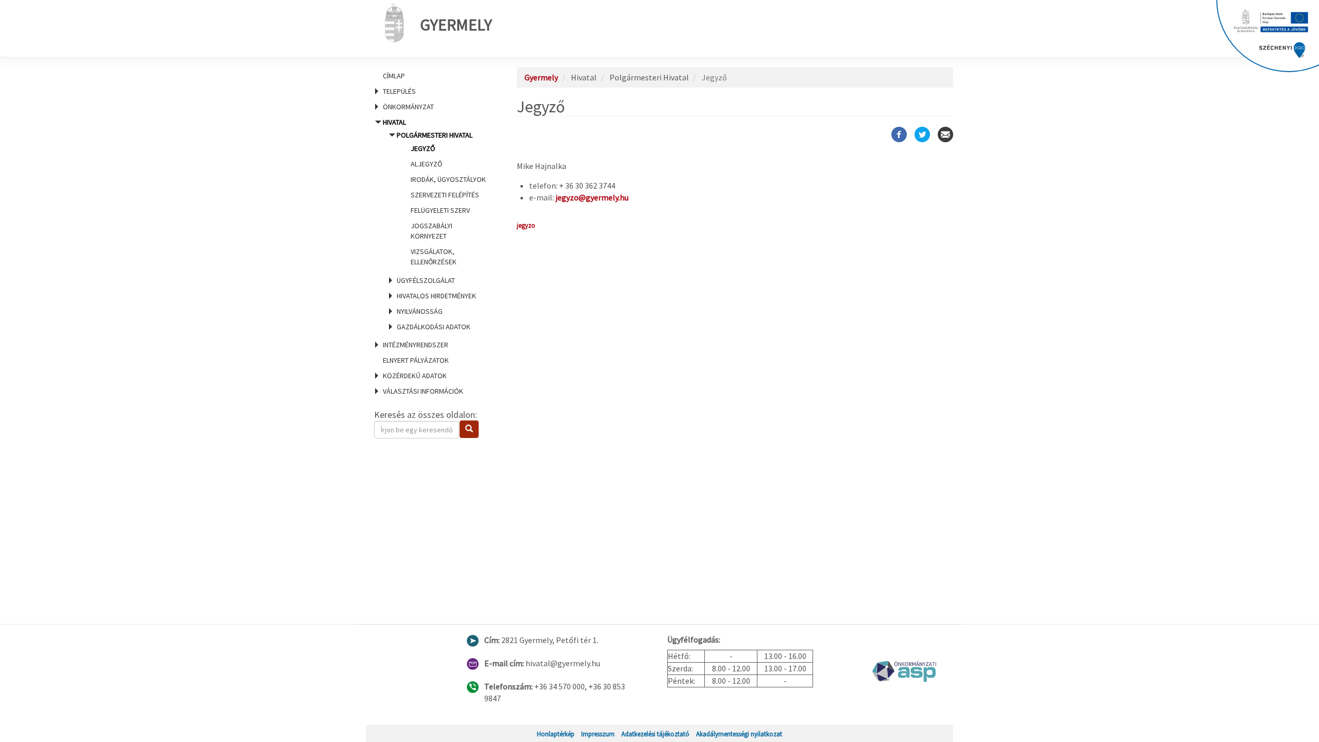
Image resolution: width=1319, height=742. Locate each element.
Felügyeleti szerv (440, 210)
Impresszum (598, 734)
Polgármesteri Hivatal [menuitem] (441, 198)
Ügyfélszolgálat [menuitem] (426, 280)
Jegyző (423, 148)
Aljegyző (426, 163)
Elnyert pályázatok (416, 360)
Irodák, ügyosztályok (448, 179)
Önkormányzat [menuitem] (408, 106)
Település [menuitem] (399, 91)
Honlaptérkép (555, 734)
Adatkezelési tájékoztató (655, 734)
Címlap (394, 75)
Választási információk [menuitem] (423, 391)
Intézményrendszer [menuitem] (415, 344)
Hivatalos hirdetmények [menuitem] (436, 295)
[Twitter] (922, 134)
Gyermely (456, 24)
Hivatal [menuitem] (433, 224)
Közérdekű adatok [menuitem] (415, 375)
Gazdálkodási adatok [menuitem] (433, 326)
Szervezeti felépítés (445, 194)
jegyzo (526, 225)
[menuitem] (433, 75)
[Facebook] (899, 134)
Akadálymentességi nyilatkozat (739, 734)
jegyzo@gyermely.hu (592, 197)
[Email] (945, 134)
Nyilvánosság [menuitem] (420, 311)
